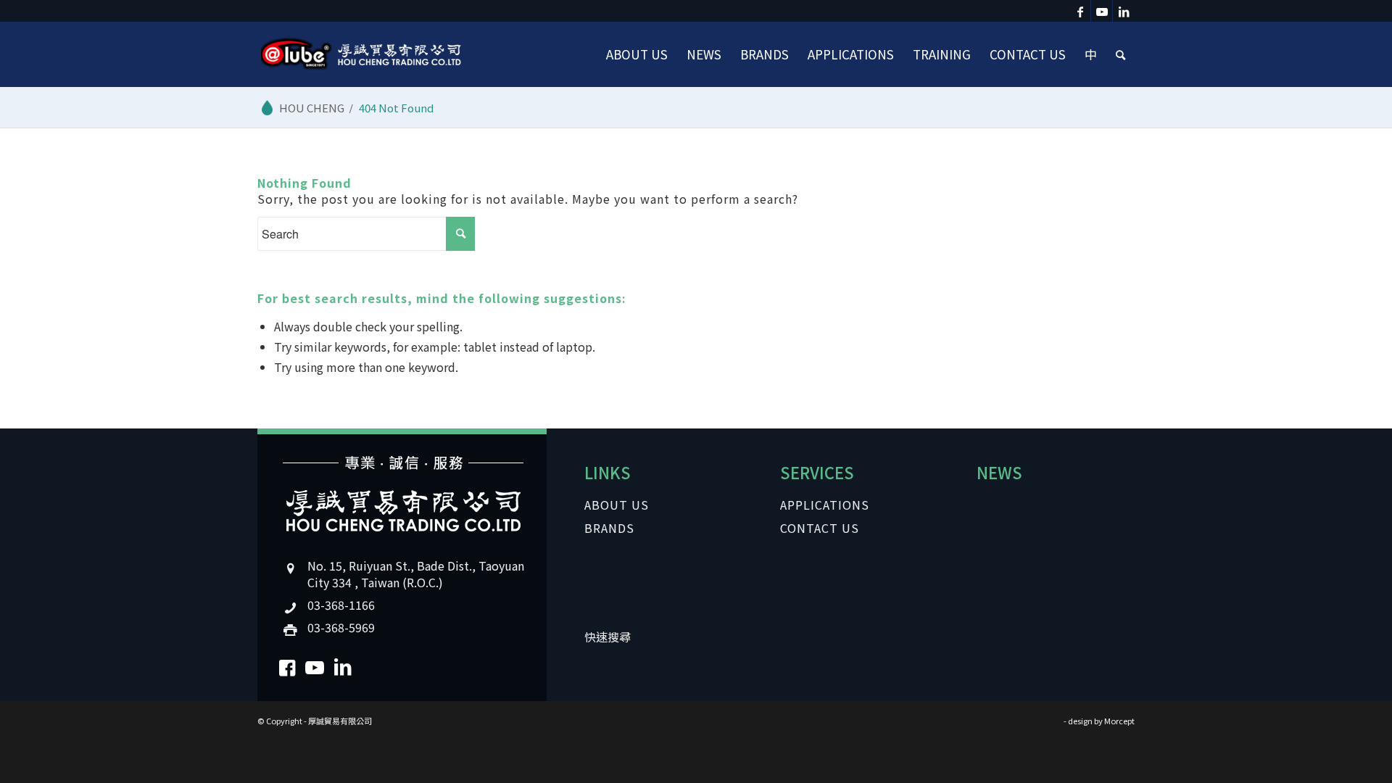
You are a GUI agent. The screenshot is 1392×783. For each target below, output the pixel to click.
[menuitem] (637, 54)
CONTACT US (819, 527)
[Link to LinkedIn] (1124, 11)
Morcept (1119, 720)
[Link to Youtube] (1101, 11)
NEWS (999, 472)
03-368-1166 (341, 604)
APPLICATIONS (824, 504)
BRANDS (609, 527)
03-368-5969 (341, 627)
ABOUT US (616, 504)
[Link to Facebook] (1079, 11)
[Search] (1120, 54)
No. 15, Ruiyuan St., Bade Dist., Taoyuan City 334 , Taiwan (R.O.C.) (415, 574)
